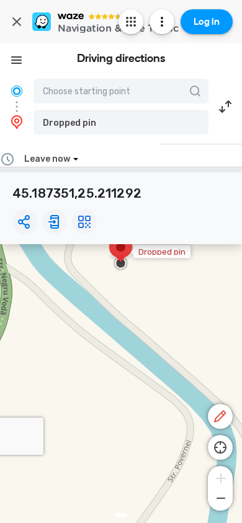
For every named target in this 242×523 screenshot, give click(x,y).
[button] (121, 122)
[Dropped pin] (120, 253)
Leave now (47, 159)
